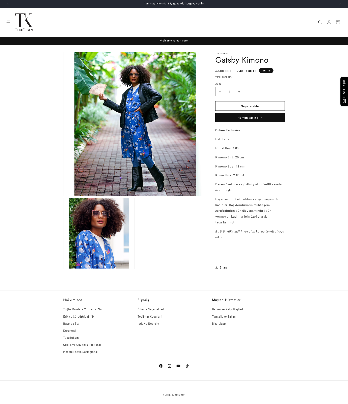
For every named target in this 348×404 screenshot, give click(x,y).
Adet (218, 83)
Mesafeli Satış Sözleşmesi (80, 351)
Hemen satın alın (250, 117)
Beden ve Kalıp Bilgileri (227, 309)
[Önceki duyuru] (7, 4)
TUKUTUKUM (178, 395)
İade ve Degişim (148, 323)
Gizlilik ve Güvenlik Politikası (82, 344)
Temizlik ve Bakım (224, 316)
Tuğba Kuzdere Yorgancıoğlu (82, 309)
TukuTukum (71, 337)
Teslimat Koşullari (150, 316)
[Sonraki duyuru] (340, 4)
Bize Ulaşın (219, 323)
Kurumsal (69, 330)
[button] (8, 22)
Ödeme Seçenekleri (151, 309)
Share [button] (224, 267)
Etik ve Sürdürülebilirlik (78, 316)
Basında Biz (71, 323)
